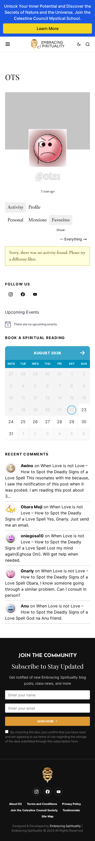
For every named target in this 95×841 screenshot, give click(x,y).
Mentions (37, 220)
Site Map (47, 816)
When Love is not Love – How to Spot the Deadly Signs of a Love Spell (46, 471)
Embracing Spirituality (65, 826)
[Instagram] (10, 294)
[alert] (47, 324)
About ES (15, 804)
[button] (7, 44)
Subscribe (45, 721)
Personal (15, 220)
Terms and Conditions (42, 804)
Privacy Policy (71, 804)
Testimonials (71, 810)
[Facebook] (22, 294)
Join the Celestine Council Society (34, 810)
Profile (34, 207)
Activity (15, 207)
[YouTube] (35, 294)
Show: (60, 230)
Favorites (61, 220)
